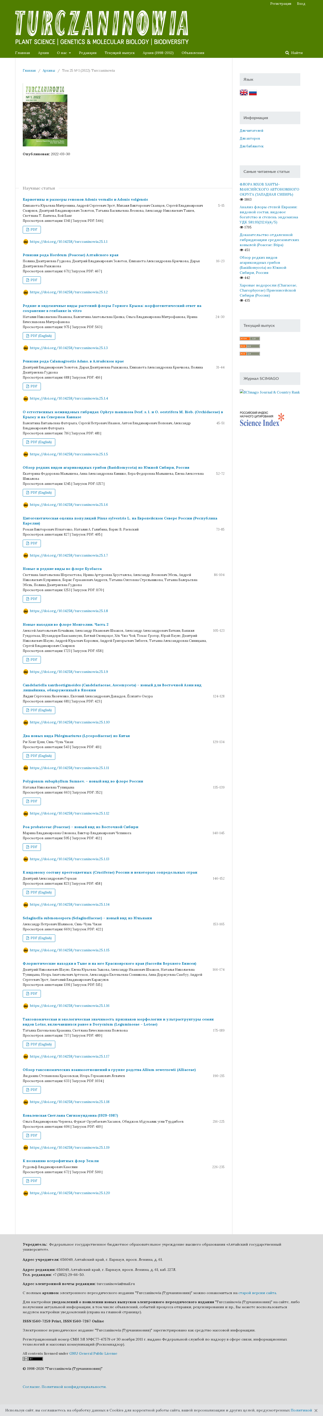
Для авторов (250, 138)
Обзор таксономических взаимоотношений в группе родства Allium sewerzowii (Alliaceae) (109, 1069)
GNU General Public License (93, 1353)
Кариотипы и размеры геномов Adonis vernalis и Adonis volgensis (85, 199)
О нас (62, 52)
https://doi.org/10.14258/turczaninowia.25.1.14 (70, 904)
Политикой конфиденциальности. (74, 1386)
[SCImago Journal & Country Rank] (270, 392)
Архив (43, 52)
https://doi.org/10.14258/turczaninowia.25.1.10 (70, 722)
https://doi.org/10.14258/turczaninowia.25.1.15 (70, 950)
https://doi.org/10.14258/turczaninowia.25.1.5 (69, 454)
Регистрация (280, 4)
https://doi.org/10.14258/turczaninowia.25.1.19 (70, 1147)
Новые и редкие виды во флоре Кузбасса (62, 568)
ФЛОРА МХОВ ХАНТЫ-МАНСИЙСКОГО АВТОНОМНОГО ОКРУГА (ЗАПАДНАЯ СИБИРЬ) (269, 189)
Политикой (301, 1410)
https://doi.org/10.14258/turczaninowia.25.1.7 (69, 555)
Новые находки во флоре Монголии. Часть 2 (66, 624)
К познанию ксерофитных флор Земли (61, 1161)
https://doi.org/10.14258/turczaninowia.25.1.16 (70, 1005)
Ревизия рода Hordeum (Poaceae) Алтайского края (70, 255)
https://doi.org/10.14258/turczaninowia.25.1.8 (69, 611)
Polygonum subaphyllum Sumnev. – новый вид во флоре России (83, 781)
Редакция (88, 52)
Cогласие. (32, 1386)
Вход (301, 4)
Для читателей (251, 130)
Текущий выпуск (120, 52)
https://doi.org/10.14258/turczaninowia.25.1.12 (69, 813)
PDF (33, 229)
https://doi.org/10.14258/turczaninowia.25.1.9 (69, 671)
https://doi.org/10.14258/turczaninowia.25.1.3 (69, 348)
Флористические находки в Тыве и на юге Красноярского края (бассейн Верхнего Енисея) (109, 963)
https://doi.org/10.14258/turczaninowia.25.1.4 (69, 398)
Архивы (49, 70)
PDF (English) (41, 336)
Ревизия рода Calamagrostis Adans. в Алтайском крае (73, 361)
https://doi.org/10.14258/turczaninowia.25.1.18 (70, 1101)
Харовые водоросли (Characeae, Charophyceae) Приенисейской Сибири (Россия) (268, 290)
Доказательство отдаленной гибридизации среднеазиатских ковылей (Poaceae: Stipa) (269, 239)
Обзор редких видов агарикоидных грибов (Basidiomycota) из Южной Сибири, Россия (106, 467)
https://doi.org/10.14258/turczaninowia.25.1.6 (69, 504)
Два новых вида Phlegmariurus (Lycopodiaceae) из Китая (76, 735)
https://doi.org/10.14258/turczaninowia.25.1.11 (69, 768)
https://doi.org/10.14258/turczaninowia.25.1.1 (68, 241)
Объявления (193, 52)
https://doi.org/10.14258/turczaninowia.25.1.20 (70, 1193)
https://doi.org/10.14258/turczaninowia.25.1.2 (69, 292)
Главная (22, 52)
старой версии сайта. (257, 1293)
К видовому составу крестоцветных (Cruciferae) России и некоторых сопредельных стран (110, 872)
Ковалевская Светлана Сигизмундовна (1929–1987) (70, 1115)
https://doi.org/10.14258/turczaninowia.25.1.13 (69, 859)
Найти (296, 52)
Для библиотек (252, 146)
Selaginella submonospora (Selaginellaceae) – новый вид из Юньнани (87, 918)
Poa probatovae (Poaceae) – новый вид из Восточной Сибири (80, 827)
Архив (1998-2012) (158, 52)
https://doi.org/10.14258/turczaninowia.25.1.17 (69, 1056)
